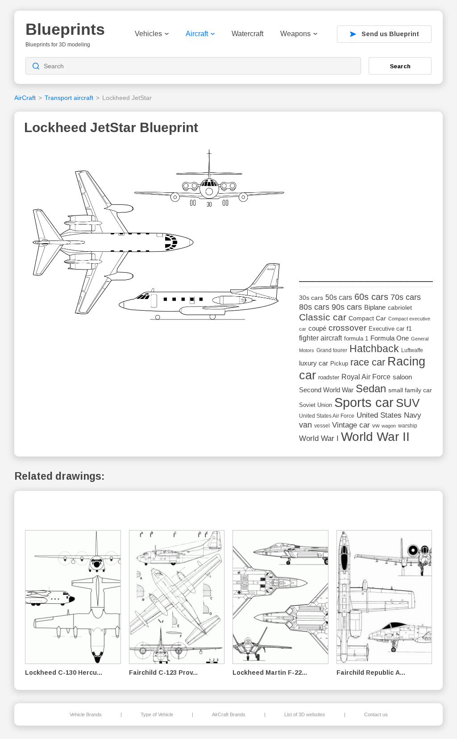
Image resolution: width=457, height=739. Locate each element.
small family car (410, 390)
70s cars (406, 297)
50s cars (338, 297)
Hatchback (374, 348)
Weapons (295, 33)
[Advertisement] (366, 201)
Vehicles (148, 33)
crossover (347, 327)
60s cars (371, 297)
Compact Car (367, 318)
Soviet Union (315, 405)
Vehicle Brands (86, 714)
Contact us (376, 714)
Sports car (364, 402)
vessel (322, 426)
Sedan (371, 388)
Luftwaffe (412, 350)
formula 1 (356, 338)
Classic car (322, 317)
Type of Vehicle (157, 714)
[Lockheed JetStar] (158, 238)
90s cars (347, 307)
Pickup (339, 363)
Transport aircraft (69, 97)
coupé (317, 328)
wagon (389, 425)
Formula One (389, 338)
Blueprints (65, 29)
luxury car (313, 363)
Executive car (386, 328)
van (305, 424)
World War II (375, 437)
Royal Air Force (366, 377)
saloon (402, 377)
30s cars (311, 298)
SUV (408, 403)
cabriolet (400, 307)
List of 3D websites (304, 714)
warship (407, 426)
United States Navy (389, 415)
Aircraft (197, 33)
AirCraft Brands (228, 714)
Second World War (326, 390)
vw (375, 425)
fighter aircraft (320, 338)
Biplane (375, 307)
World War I (319, 438)
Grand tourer (331, 350)
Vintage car (351, 425)
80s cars (314, 307)
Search (400, 66)
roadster (328, 377)
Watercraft (247, 33)
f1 (409, 328)
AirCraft (25, 97)
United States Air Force (326, 416)
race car (367, 362)
